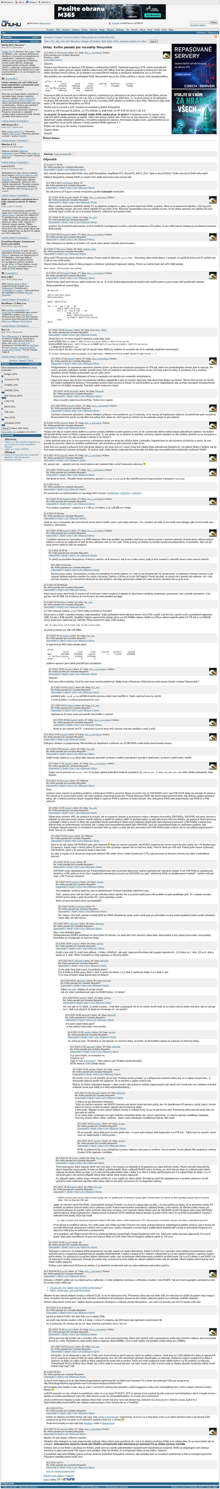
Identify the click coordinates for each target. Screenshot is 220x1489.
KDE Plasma (10, 396)
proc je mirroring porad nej (60, 1471)
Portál (157, 30)
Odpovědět (49, 60)
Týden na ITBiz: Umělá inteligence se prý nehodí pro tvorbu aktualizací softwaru (22, 444)
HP (91, 41)
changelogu (7, 180)
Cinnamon (9, 379)
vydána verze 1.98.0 (16, 284)
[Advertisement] (78, 145)
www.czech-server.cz (28, 1487)
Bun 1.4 (5, 329)
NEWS (23, 136)
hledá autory (44, 23)
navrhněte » (34, 364)
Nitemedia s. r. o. (97, 1487)
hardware (85, 41)
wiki (73, 989)
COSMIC (8, 385)
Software (75, 30)
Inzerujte (115, 23)
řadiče (109, 41)
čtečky (5, 255)
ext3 (67, 41)
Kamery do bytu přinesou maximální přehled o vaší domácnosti (21, 456)
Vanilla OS (7, 52)
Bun (4, 336)
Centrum (13, 360)
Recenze (12, 266)
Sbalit (60, 169)
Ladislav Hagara (8, 121)
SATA (115, 41)
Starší (30, 360)
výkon (144, 41)
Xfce (6, 417)
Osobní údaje (211, 1487)
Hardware (66, 30)
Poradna (50, 30)
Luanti (5, 191)
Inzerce (184, 1487)
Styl (3, 32)
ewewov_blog (89, 249)
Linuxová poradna (71, 37)
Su (139, 41)
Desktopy (120, 30)
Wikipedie (7, 153)
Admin (59, 60)
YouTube (7, 312)
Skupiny (110, 30)
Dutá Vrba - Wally (98, 330)
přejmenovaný (27, 189)
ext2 (63, 41)
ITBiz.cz (21, 2)
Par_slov (93, 217)
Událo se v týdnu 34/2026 (16, 449)
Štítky (46, 41)
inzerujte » (35, 41)
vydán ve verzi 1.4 (20, 343)
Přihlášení (201, 32)
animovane (89, 1061)
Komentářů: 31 (8, 432)
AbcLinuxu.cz (9, 2)
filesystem (75, 41)
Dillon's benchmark (108, 1417)
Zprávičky (7, 37)
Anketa (5, 364)
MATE (7, 406)
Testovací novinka (12, 459)
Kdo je (142, 30)
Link (66, 169)
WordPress (27, 314)
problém (96, 41)
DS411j (137, 493)
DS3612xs (112, 493)
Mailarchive (108, 1423)
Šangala (69, 330)
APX (32, 69)
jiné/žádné (9, 423)
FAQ (58, 30)
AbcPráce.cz (46, 2)
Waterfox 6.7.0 (8, 144)
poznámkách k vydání (12, 290)
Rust (27, 286)
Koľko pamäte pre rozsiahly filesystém (97, 37)
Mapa (171, 30)
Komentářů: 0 (12, 78)
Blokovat (74, 169)
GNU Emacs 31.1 (9, 125)
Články (84, 30)
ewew (62, 249)
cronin (72, 862)
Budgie (7, 374)
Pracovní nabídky (11, 41)
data (58, 41)
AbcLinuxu (10, 439)
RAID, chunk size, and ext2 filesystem (70, 1290)
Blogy (102, 30)
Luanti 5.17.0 (8, 166)
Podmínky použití (196, 1487)
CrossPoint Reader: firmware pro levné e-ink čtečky (18, 242)
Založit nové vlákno (53, 1475)
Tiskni (46, 1479)
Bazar (150, 30)
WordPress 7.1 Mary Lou (13, 303)
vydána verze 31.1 (15, 131)
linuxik (65, 780)
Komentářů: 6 (23, 121)
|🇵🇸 (2, 78)
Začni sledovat (61, 154)
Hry (127, 30)
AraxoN (63, 52)
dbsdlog (88, 1423)
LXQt (6, 401)
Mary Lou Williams (10, 321)
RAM (103, 41)
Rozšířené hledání (198, 25)
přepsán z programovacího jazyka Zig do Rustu (18, 349)
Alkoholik (99, 391)
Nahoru (70, 1475)
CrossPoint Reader (11, 251)
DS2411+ (125, 493)
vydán (31, 52)
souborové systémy (128, 41)
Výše (69, 187)
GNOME (8, 390)
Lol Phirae (67, 183)
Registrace (213, 32)
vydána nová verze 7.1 (17, 310)
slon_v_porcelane (93, 52)
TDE (6, 412)
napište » (36, 37)
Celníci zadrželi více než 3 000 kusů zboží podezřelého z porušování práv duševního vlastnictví (20, 84)
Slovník (134, 30)
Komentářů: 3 (23, 140)
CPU (53, 41)
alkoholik (74, 391)
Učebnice (93, 30)
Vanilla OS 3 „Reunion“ (13, 45)
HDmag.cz (33, 2)
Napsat (22, 360)
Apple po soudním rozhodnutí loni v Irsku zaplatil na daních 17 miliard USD (19, 201)
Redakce (175, 1487)
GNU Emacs (15, 134)
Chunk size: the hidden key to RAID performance (75, 1287)
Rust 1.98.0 (7, 277)
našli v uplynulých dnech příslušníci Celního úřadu (18, 99)
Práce (164, 30)
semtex (75, 882)
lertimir (68, 217)
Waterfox (23, 151)
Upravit (153, 41)
